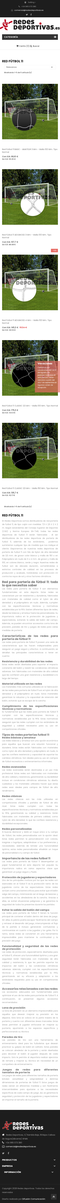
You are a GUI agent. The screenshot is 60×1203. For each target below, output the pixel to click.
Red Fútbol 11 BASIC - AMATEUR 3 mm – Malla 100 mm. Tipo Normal (29, 150)
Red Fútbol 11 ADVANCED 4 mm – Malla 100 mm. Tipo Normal (27, 321)
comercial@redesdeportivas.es (29, 10)
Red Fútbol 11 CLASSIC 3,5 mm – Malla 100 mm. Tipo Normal (30, 405)
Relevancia (30, 67)
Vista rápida (53, 141)
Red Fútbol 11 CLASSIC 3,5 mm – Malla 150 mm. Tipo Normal (30, 488)
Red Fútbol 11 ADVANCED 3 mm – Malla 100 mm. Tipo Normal (26, 236)
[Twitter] (27, 14)
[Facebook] (31, 14)
